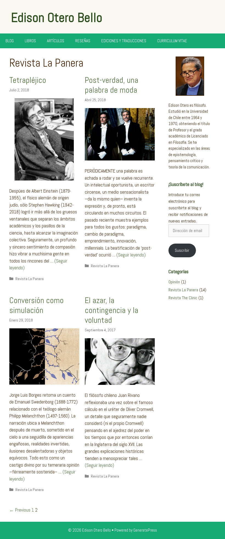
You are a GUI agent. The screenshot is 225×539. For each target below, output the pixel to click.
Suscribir (182, 250)
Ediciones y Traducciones (123, 40)
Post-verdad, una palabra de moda (111, 85)
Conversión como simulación (36, 305)
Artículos (55, 40)
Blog (9, 40)
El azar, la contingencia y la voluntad (111, 310)
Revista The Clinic (182, 298)
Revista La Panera (29, 278)
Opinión (174, 282)
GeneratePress (145, 530)
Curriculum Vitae (172, 40)
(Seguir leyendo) (131, 255)
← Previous (19, 510)
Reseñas (82, 40)
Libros (30, 40)
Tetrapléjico (27, 80)
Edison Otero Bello (56, 17)
